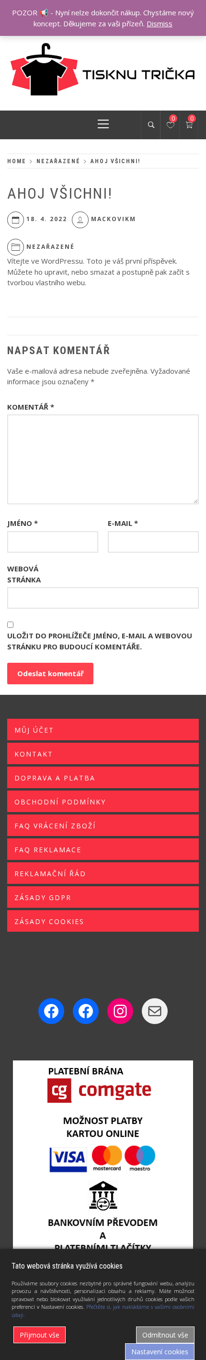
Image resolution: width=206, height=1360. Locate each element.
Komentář (30, 407)
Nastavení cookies (159, 1351)
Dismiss (159, 23)
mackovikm (113, 219)
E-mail (123, 523)
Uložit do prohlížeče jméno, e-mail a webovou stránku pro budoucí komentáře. (99, 641)
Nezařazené (50, 247)
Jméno (22, 523)
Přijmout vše (39, 1334)
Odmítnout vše (165, 1334)
